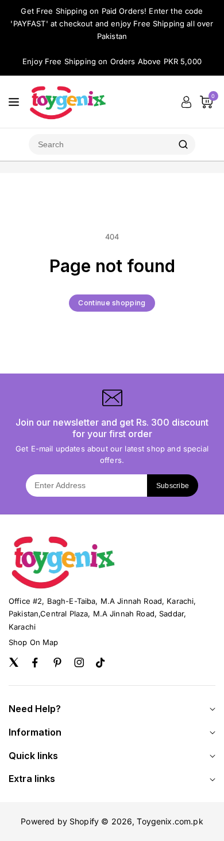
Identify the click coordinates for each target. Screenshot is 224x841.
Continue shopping (111, 302)
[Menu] (14, 102)
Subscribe (173, 486)
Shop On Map (34, 642)
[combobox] (100, 144)
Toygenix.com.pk (170, 821)
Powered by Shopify (60, 821)
